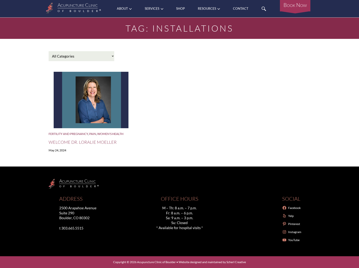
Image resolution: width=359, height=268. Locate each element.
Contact (240, 8)
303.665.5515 (72, 228)
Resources (207, 8)
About (122, 8)
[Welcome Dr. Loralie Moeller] (91, 100)
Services (152, 8)
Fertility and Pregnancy (68, 133)
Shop (180, 8)
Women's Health (110, 133)
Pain (92, 133)
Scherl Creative (236, 262)
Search (264, 9)
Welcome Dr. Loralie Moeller (83, 142)
